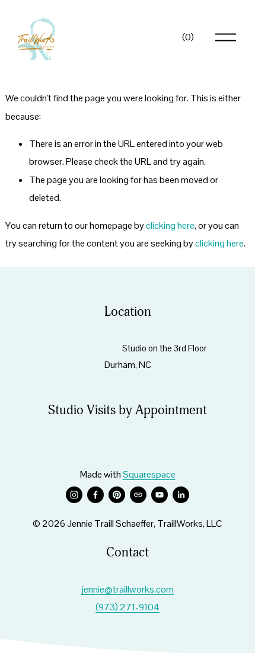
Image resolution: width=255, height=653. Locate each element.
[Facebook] (95, 494)
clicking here (170, 225)
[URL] (138, 494)
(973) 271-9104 (127, 607)
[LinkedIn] (181, 494)
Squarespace (149, 474)
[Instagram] (74, 494)
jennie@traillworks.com (127, 589)
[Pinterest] (117, 494)
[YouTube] (159, 494)
